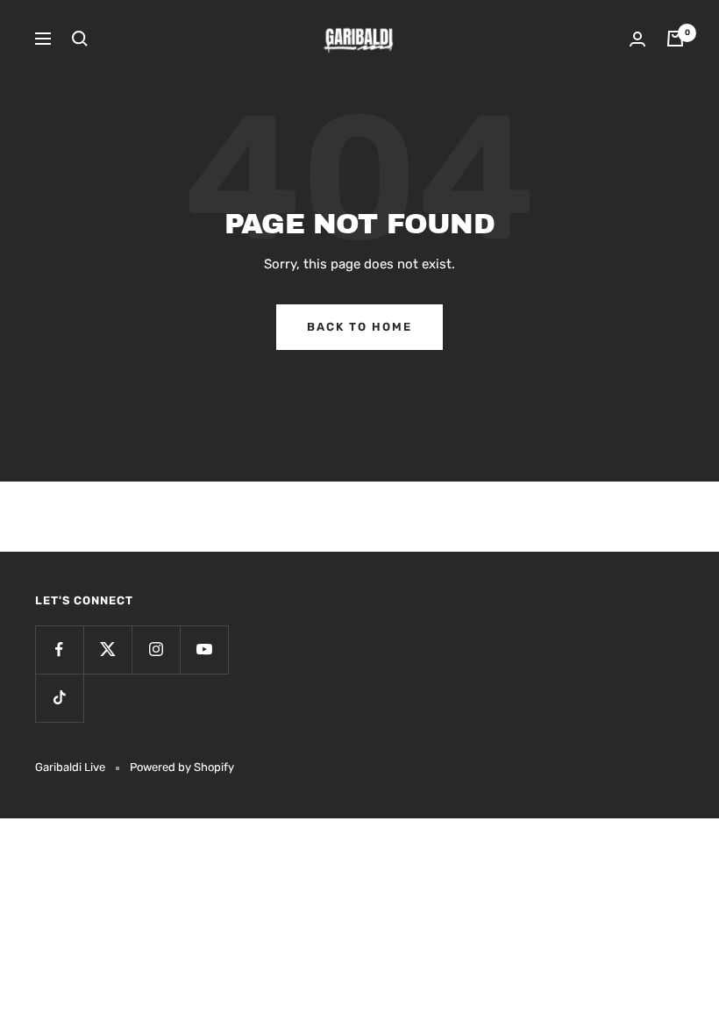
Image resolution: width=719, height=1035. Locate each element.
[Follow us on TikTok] (59, 698)
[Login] (637, 39)
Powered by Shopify (182, 767)
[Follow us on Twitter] (107, 649)
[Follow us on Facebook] (59, 649)
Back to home (359, 326)
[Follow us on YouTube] (204, 649)
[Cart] (675, 38)
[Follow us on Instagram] (156, 649)
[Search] (80, 38)
